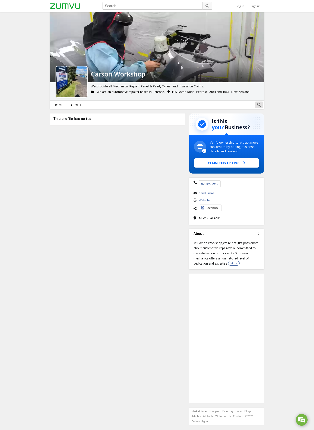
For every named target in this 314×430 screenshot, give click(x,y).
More (233, 263)
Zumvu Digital (199, 421)
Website (204, 200)
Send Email (206, 193)
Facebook (212, 208)
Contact (238, 416)
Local (239, 411)
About (76, 105)
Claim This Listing (223, 163)
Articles (196, 416)
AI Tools (208, 416)
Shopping (214, 411)
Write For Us (223, 416)
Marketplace (199, 411)
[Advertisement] (227, 338)
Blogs (247, 411)
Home (58, 105)
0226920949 (209, 184)
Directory (227, 411)
